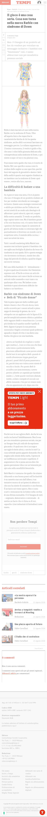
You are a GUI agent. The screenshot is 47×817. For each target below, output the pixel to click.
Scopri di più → (39, 648)
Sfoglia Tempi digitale (10, 793)
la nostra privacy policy (32, 553)
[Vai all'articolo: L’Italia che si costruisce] (7, 639)
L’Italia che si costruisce (27, 637)
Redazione (19, 617)
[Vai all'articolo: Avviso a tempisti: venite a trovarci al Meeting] (7, 613)
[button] (3, 54)
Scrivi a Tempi (7, 774)
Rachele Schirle (21, 602)
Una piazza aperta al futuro (28, 624)
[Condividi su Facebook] (3, 35)
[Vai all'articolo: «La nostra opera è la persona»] (7, 599)
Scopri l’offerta (16, 423)
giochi (14, 573)
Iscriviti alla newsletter (11, 776)
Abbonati (5, 2)
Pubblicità (6, 779)
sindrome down (26, 573)
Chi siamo (5, 771)
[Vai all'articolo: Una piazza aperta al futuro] (7, 627)
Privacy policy (7, 782)
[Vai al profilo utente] (39, 2)
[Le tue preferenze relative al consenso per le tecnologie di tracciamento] (4, 813)
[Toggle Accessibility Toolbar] (42, 812)
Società (14, 9)
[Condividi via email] (3, 50)
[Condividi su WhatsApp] (3, 45)
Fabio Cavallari (21, 628)
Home (9, 9)
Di (12, 35)
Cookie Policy (7, 785)
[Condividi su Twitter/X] (3, 40)
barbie (6, 573)
